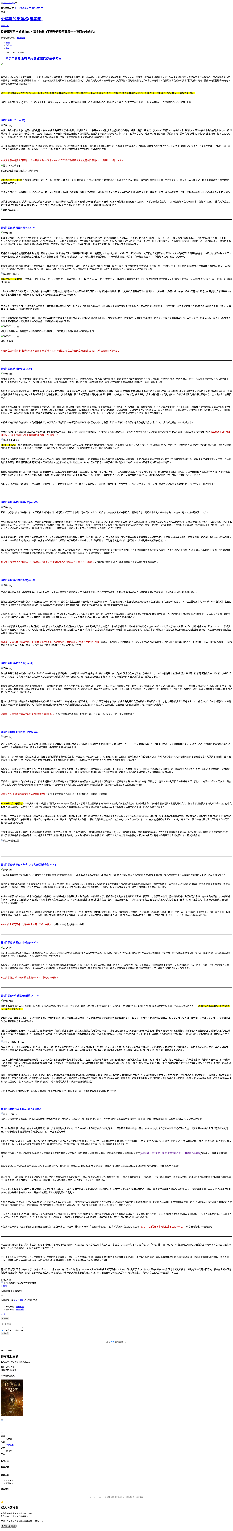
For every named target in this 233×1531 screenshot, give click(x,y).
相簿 (8, 43)
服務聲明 (139, 1497)
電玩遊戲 (20, 1310)
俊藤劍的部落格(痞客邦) (21, 19)
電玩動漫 (20, 1307)
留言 (22, 1300)
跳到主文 (5, 26)
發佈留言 (5, 1333)
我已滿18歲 (6, 1526)
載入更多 (5, 1318)
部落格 (9, 45)
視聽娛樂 (21, 38)
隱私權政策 (130, 1497)
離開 (14, 1526)
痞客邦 (16, 1300)
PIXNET (98, 1497)
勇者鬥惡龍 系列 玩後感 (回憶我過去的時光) (34, 58)
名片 (8, 48)
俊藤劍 (4, 1286)
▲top (3, 1314)
